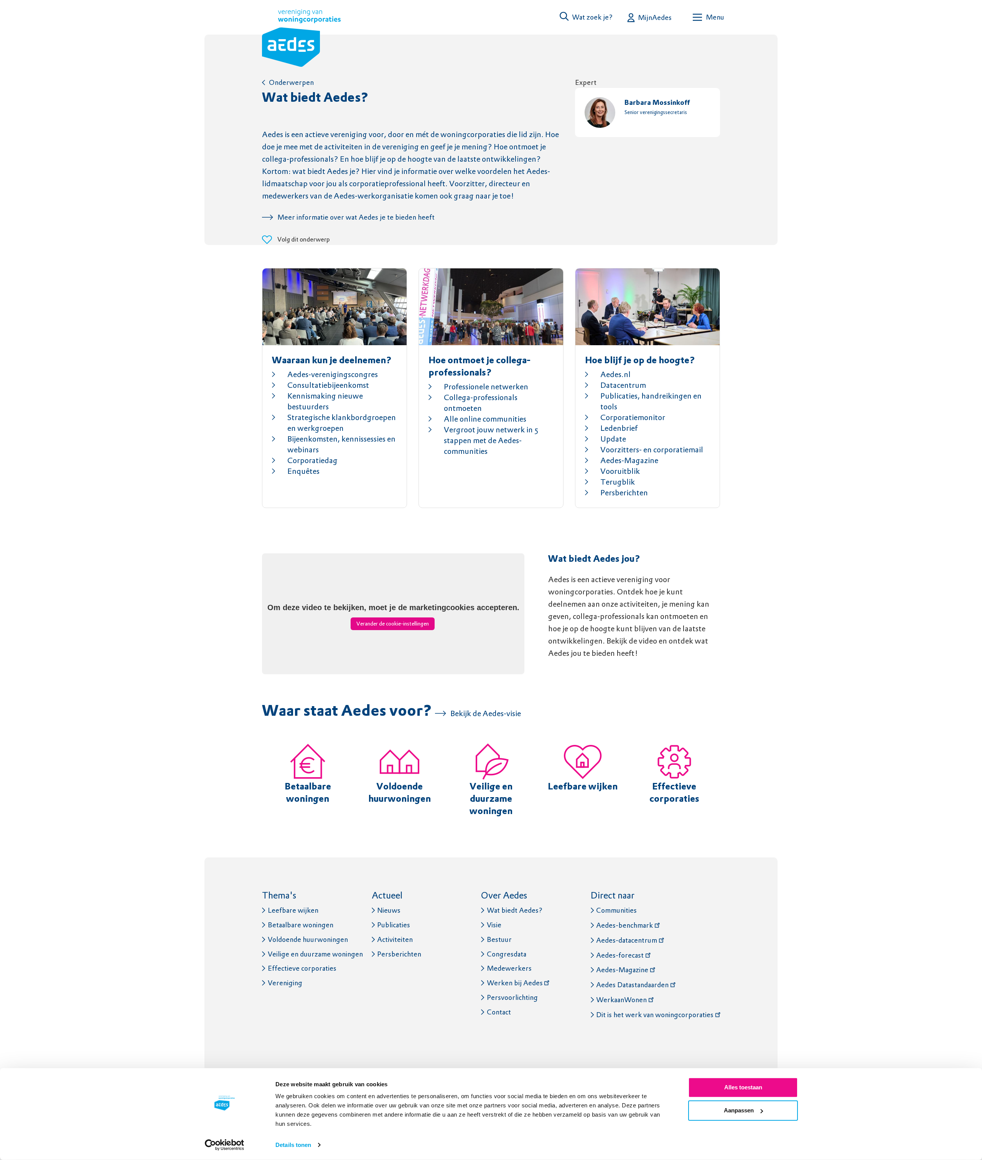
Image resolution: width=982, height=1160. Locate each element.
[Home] (301, 39)
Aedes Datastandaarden (632, 984)
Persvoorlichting (512, 997)
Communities (616, 910)
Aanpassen (739, 1110)
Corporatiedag (312, 460)
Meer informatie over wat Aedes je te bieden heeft (356, 217)
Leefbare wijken (583, 787)
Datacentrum (623, 385)
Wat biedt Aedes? (514, 910)
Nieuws (388, 910)
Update (613, 439)
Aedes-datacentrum (626, 940)
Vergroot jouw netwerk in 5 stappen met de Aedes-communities (491, 440)
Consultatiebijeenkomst (328, 385)
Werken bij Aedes (515, 982)
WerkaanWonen (621, 999)
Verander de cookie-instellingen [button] (392, 623)
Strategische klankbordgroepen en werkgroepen (341, 422)
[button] (586, 17)
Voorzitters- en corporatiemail (651, 450)
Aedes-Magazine (629, 460)
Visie (494, 924)
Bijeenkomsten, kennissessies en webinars (341, 444)
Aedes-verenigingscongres (332, 374)
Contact (499, 1012)
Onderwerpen (291, 82)
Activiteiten (395, 939)
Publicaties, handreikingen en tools (651, 401)
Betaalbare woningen (300, 924)
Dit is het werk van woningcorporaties (654, 1014)
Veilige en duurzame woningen (491, 799)
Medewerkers (509, 968)
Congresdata (506, 954)
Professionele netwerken (486, 387)
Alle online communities (485, 419)
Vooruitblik (620, 471)
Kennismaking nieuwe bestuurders (325, 401)
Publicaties (393, 924)
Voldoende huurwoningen (308, 939)
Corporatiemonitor (632, 417)
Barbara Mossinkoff (657, 103)
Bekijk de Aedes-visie (485, 713)
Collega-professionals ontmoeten (480, 402)
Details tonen (293, 1145)
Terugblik (617, 482)
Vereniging (285, 982)
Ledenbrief (619, 428)
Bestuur (499, 939)
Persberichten (624, 493)
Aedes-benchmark (624, 925)
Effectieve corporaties (302, 968)
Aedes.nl (615, 374)
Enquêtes (303, 471)
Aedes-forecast (620, 955)
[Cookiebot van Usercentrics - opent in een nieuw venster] (224, 1145)
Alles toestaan (743, 1087)
